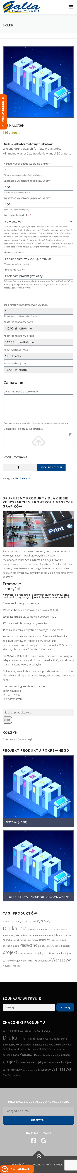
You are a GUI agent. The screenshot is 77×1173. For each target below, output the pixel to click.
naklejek (15, 940)
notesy (35, 940)
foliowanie (39, 929)
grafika (64, 929)
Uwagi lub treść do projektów (21, 391)
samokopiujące (63, 953)
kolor (19, 935)
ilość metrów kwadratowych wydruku (26, 304)
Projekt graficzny (14, 269)
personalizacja (11, 945)
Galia (48, 929)
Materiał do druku (15, 252)
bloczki (14, 921)
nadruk (7, 939)
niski (29, 940)
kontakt (67, 675)
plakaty (41, 946)
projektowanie (26, 953)
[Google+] (43, 1141)
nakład (23, 940)
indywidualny (9, 935)
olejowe (62, 940)
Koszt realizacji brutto (16, 363)
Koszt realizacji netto (16, 349)
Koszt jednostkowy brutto (19, 335)
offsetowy (44, 939)
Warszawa (61, 960)
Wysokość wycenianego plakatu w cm (27, 197)
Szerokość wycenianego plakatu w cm (27, 180)
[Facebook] (33, 1141)
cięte (25, 921)
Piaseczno (28, 945)
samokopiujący (12, 960)
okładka (54, 940)
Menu (71, 6)
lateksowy (60, 935)
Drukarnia (15, 928)
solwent (42, 960)
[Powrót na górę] (38, 1156)
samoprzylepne (30, 961)
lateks (50, 935)
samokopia (49, 953)
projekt (10, 952)
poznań (65, 945)
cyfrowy (43, 920)
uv (49, 960)
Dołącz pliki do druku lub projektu (23, 428)
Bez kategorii (22, 478)
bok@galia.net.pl (12, 690)
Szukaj (7, 719)
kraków (27, 935)
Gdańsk (56, 929)
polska (58, 946)
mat (69, 935)
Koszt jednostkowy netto (18, 321)
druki (29, 929)
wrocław (16, 966)
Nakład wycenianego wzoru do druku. (27, 163)
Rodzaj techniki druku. (17, 215)
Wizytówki (7, 966)
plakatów (49, 946)
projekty (39, 953)
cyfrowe (32, 921)
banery (6, 921)
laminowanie (39, 935)
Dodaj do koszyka (51, 467)
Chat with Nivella (20, 1169)
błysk (20, 921)
